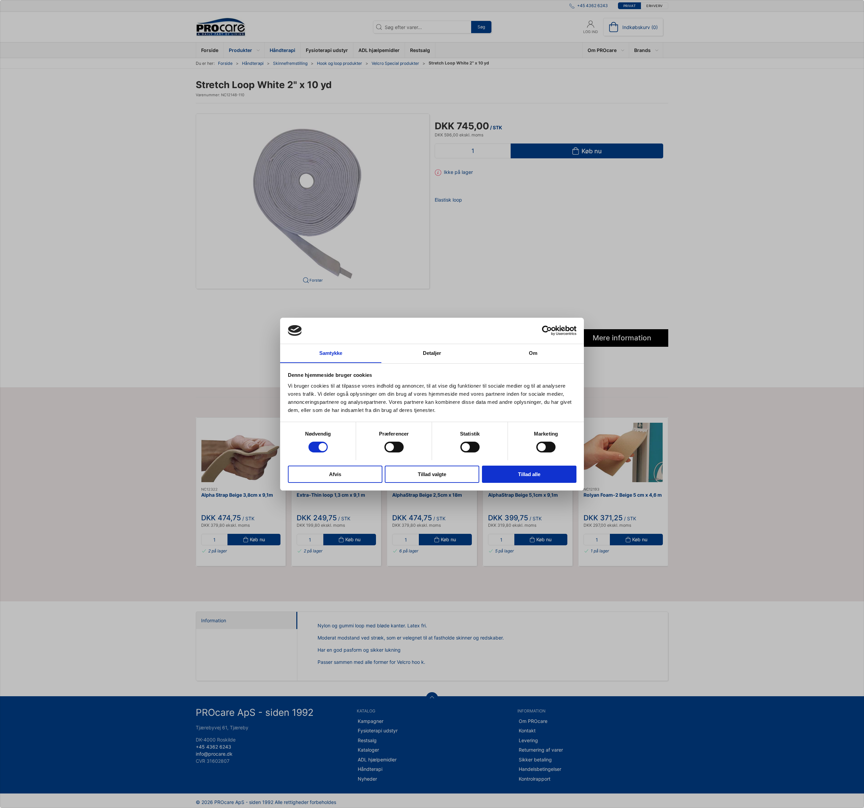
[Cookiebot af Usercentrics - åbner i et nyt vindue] (546, 330)
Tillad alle (529, 474)
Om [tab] (533, 353)
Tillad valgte (432, 474)
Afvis (335, 474)
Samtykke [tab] (331, 353)
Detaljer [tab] (432, 353)
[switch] (394, 447)
